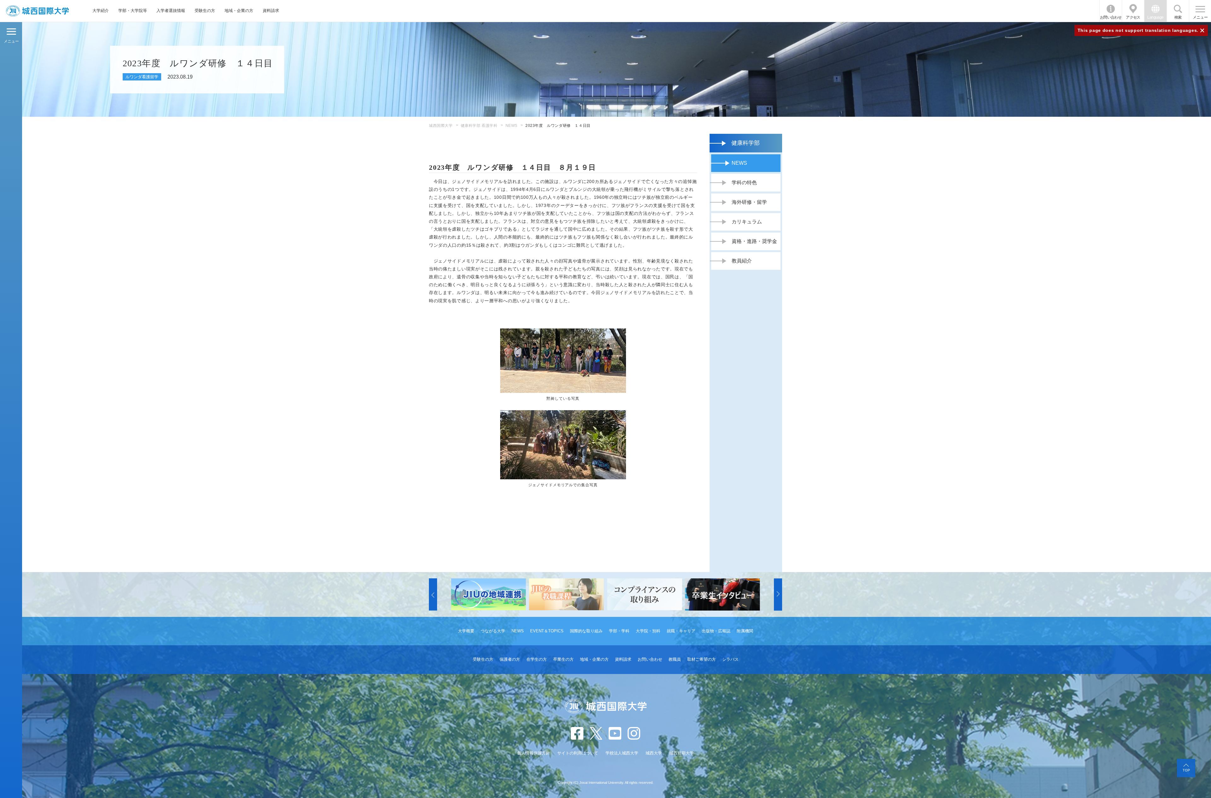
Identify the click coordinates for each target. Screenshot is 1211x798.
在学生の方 (536, 659)
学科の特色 (744, 182)
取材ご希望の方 (701, 659)
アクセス (1133, 17)
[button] (433, 594)
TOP (1186, 770)
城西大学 (654, 753)
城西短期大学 (681, 753)
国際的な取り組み (586, 631)
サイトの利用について (577, 753)
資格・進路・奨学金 (754, 241)
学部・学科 (619, 631)
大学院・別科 (648, 631)
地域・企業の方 (239, 10)
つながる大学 (493, 631)
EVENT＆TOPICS (547, 631)
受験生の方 (205, 10)
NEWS (512, 125)
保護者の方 (510, 659)
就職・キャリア (681, 631)
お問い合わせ (1110, 17)
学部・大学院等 (132, 10)
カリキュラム (747, 221)
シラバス (730, 659)
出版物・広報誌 (716, 631)
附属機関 (745, 631)
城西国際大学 (441, 125)
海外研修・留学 (749, 202)
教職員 (675, 659)
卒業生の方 (563, 659)
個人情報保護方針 (533, 753)
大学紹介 (100, 10)
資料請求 (271, 10)
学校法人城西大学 (622, 753)
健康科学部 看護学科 (479, 125)
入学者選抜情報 (170, 10)
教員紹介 (742, 260)
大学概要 (466, 631)
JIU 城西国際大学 (37, 10)
